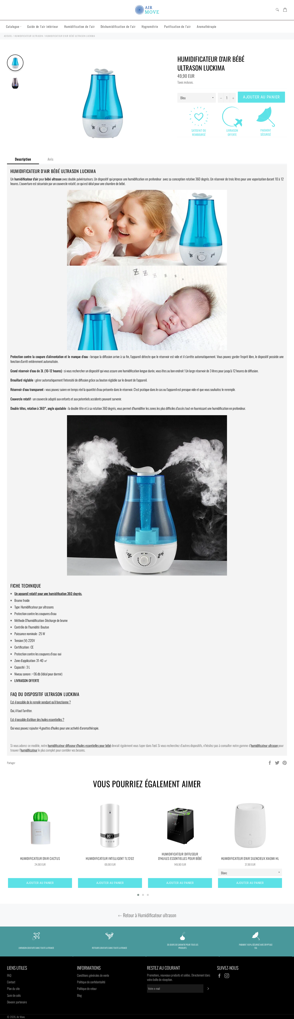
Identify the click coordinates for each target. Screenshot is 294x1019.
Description (23, 159)
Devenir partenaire (17, 1002)
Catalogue (12, 26)
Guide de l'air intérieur (42, 26)
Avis (50, 159)
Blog (79, 995)
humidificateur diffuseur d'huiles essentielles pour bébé (79, 745)
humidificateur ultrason (264, 745)
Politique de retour (87, 988)
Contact (11, 982)
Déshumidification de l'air (118, 26)
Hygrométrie (150, 26)
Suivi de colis (14, 995)
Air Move (21, 1017)
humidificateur (29, 750)
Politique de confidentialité (91, 982)
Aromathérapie (207, 26)
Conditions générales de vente (93, 975)
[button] (138, 895)
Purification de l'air (177, 26)
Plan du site (13, 988)
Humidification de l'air (79, 26)
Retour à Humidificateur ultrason (149, 915)
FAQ (9, 975)
